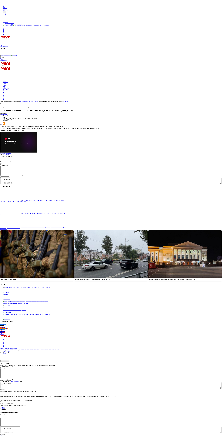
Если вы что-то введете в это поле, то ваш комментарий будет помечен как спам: (16, 175)
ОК (1, 103)
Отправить (3, 389)
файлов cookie (66, 101)
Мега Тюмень (6, 154)
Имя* (1, 163)
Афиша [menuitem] (4, 9)
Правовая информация (4, 349)
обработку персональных (14, 381)
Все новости (5, 106)
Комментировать (3, 158)
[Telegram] (3, 31)
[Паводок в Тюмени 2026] (5, 55)
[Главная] (13, 38)
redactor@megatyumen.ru (12, 353)
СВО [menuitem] (6, 21)
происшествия (3, 153)
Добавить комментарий (5, 177)
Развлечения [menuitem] (5, 10)
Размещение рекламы (9, 348)
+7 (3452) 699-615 (11, 355)
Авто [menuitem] (6, 17)
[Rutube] (3, 33)
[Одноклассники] (3, 30)
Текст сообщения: (3, 368)
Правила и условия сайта (15, 349)
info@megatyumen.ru (12, 351)
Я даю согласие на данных (12, 381)
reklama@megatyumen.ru (5, 356)
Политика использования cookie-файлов (51, 349)
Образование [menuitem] (7, 14)
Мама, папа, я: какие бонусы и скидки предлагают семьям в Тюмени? (14, 73)
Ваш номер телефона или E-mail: (6, 366)
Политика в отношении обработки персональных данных (31, 349)
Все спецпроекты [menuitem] (45, 25)
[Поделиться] (1, 435)
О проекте (2, 348)
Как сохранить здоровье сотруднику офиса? (13, 24)
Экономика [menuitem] (5, 8)
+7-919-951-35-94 (3, 355)
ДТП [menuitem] (4, 7)
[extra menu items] (4, 12)
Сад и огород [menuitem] (5, 89)
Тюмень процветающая (5, 72)
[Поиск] (0, 56)
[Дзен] (3, 28)
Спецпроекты (3, 71)
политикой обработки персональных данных (29, 101)
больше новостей (3, 229)
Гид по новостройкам (9, 23)
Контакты (15, 348)
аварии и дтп (9, 153)
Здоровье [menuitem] (7, 13)
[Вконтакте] (3, 27)
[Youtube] (3, 34)
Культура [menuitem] (7, 15)
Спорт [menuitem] (6, 16)
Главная (4, 105)
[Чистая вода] (14, 55)
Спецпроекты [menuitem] (5, 22)
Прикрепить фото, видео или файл (10, 379)
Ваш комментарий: (4, 165)
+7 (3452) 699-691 (3, 351)
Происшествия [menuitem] (6, 76)
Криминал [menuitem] (5, 6)
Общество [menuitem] (5, 3)
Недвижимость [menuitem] (8, 18)
